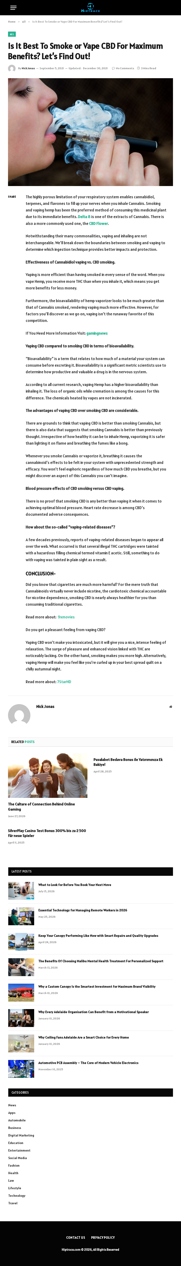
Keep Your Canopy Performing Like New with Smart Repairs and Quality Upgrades (98, 935)
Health (13, 1173)
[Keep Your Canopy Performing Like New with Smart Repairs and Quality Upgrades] (21, 942)
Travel (12, 1203)
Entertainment (19, 1150)
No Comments (125, 68)
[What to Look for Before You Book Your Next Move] (21, 891)
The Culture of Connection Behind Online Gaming (41, 807)
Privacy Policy (103, 1238)
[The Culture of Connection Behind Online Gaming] (47, 775)
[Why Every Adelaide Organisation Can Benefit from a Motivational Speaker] (21, 1018)
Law (11, 1180)
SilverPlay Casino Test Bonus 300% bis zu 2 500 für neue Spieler (47, 833)
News (12, 1105)
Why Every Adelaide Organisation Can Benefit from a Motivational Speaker (93, 1012)
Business (14, 1128)
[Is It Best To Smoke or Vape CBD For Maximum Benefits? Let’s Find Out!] (90, 132)
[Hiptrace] (90, 7)
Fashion (14, 1165)
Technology (16, 1195)
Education (15, 1143)
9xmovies (66, 617)
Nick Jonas (28, 68)
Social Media (17, 1158)
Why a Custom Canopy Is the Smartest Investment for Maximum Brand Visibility (97, 986)
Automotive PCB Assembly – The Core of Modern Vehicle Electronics (88, 1063)
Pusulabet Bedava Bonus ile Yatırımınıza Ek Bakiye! (128, 762)
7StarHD (64, 681)
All (12, 34)
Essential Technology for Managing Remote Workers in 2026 (82, 910)
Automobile (17, 1120)
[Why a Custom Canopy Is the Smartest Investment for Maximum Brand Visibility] (21, 993)
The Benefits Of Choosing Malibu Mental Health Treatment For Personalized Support (100, 961)
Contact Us (75, 1238)
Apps (11, 1113)
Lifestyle (14, 1188)
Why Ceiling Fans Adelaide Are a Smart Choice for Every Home (83, 1037)
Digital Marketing (21, 1135)
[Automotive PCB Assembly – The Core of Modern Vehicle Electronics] (21, 1069)
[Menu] (13, 7)
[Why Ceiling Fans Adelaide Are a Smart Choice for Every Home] (21, 1043)
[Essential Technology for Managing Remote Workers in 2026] (21, 916)
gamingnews (97, 333)
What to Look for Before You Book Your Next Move (74, 885)
